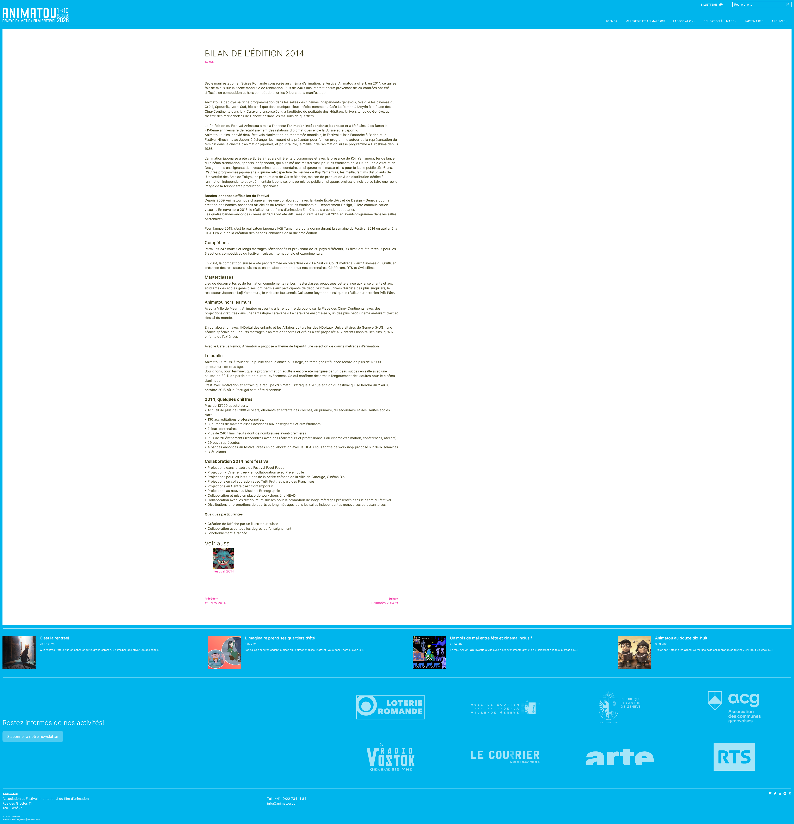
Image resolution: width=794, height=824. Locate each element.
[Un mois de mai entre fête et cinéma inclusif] (429, 652)
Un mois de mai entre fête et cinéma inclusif (491, 638)
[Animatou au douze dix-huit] (634, 652)
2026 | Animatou (12, 817)
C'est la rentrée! (54, 638)
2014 (211, 62)
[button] (684, 22)
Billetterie (709, 4)
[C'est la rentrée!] (19, 652)
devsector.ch (34, 819)
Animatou (35, 15)
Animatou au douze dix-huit (681, 638)
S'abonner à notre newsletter (32, 736)
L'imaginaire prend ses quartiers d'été (280, 638)
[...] (159, 649)
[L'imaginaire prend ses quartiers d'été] (224, 652)
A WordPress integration (14, 819)
